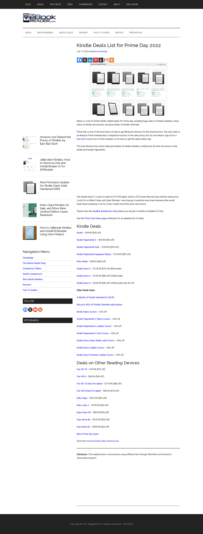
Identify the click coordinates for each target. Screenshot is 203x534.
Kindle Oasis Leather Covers (90, 347)
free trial (81, 139)
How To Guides (30, 290)
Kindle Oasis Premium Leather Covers (95, 355)
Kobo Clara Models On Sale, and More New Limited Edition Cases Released (54, 210)
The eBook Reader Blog (34, 263)
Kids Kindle (82, 261)
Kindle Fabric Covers (87, 311)
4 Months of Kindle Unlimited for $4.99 (95, 297)
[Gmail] (106, 60)
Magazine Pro (94, 524)
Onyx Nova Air (83, 419)
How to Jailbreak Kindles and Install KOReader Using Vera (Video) (55, 231)
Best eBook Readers (33, 279)
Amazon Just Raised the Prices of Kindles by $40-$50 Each (55, 140)
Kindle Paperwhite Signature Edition (94, 254)
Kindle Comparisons (32, 274)
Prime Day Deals (93, 218)
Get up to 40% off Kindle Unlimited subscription (99, 304)
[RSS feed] (40, 309)
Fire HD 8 (81, 376)
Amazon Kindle (93, 441)
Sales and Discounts (110, 441)
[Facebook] (79, 60)
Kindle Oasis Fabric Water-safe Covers (95, 340)
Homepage (28, 257)
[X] (84, 60)
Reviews (27, 284)
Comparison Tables (32, 268)
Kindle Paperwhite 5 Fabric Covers (93, 319)
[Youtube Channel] (35, 309)
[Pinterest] (95, 60)
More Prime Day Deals (88, 434)
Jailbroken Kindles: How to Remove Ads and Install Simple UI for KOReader (55, 164)
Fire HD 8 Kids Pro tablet (89, 391)
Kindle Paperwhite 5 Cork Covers (93, 333)
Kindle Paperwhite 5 (86, 240)
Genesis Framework (113, 524)
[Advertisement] (128, 174)
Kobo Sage (82, 398)
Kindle (80, 232)
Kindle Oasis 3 (84, 268)
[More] (111, 60)
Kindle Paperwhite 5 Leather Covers (94, 326)
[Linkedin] (90, 60)
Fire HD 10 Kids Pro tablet (89, 383)
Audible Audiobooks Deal (105, 211)
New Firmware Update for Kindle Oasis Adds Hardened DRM (54, 186)
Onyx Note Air (83, 426)
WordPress (128, 524)
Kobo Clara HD (84, 412)
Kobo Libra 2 (83, 405)
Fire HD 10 (82, 369)
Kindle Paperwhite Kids (88, 247)
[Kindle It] (100, 60)
